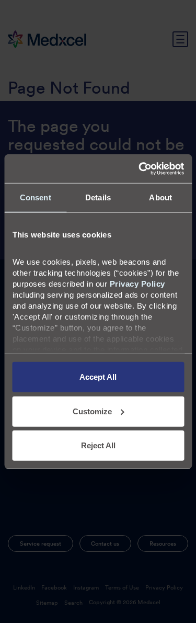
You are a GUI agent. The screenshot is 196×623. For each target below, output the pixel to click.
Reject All (98, 445)
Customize (92, 410)
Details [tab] (98, 197)
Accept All (98, 376)
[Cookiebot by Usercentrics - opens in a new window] (139, 168)
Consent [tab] (35, 197)
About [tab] (160, 197)
